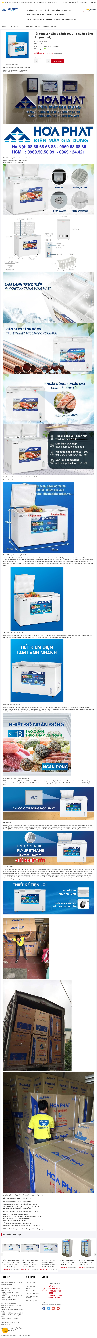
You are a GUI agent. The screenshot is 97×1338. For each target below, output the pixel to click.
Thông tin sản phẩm (12, 64)
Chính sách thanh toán (31, 1283)
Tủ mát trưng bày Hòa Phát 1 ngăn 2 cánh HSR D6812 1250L (67, 1262)
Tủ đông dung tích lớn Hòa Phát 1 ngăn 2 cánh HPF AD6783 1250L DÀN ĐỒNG (30, 1263)
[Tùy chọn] (21, 1254)
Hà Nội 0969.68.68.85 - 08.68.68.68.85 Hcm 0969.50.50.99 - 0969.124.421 (55, 1291)
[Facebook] (44, 1308)
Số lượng (37, 58)
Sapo (28, 1335)
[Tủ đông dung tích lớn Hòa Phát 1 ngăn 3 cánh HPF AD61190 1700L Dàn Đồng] (10, 1248)
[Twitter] (49, 1308)
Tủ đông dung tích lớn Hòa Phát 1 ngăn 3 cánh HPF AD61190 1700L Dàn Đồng (10, 1263)
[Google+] (53, 1308)
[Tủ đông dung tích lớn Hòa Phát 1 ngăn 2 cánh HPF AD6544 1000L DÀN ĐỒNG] (48, 1248)
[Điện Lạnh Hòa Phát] (9, 9)
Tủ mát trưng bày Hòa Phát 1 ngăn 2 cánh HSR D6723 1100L (86, 1262)
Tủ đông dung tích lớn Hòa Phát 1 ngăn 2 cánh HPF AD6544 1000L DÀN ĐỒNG (48, 1263)
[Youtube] (58, 1308)
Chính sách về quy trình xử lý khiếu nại (31, 1301)
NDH (16, 1335)
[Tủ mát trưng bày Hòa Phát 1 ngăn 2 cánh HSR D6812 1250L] (67, 1248)
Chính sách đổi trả (31, 1291)
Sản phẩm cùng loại (12, 1234)
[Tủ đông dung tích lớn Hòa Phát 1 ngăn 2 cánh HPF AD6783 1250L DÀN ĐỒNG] (29, 1248)
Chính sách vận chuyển (30, 1287)
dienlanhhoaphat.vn (15, 1229)
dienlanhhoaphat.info (28, 1229)
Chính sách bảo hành (32, 1293)
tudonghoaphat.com (42, 1229)
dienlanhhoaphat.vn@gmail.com (51, 1304)
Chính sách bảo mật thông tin (32, 1296)
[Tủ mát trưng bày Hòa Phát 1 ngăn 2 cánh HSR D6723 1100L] (86, 1248)
